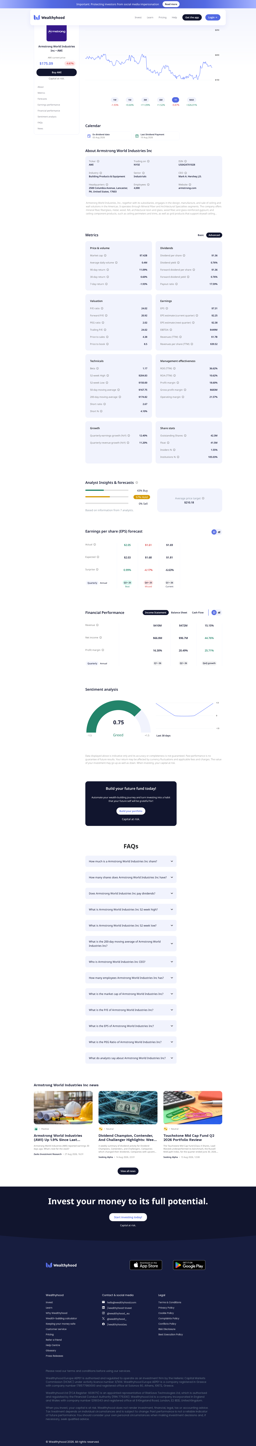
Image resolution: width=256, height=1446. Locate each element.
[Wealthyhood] (49, 17)
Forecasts (42, 98)
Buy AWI (56, 72)
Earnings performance (49, 104)
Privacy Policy (166, 1307)
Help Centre (53, 1345)
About (41, 86)
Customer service (56, 1329)
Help (174, 17)
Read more (171, 4)
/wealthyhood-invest (119, 1308)
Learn (150, 17)
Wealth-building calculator (61, 1318)
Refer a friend (54, 1340)
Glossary (51, 1350)
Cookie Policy (166, 1313)
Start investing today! (128, 1217)
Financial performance (49, 110)
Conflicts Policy (167, 1323)
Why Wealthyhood (56, 1313)
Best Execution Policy (170, 1334)
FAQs (40, 122)
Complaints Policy (168, 1318)
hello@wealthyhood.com (121, 1302)
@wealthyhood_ (117, 1319)
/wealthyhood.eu (117, 1324)
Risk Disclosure (166, 1329)
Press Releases (54, 1356)
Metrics (41, 92)
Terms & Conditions (169, 1302)
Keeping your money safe (60, 1323)
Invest (138, 17)
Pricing (163, 17)
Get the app (192, 17)
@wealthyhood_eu (118, 1313)
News (40, 128)
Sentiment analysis (47, 116)
